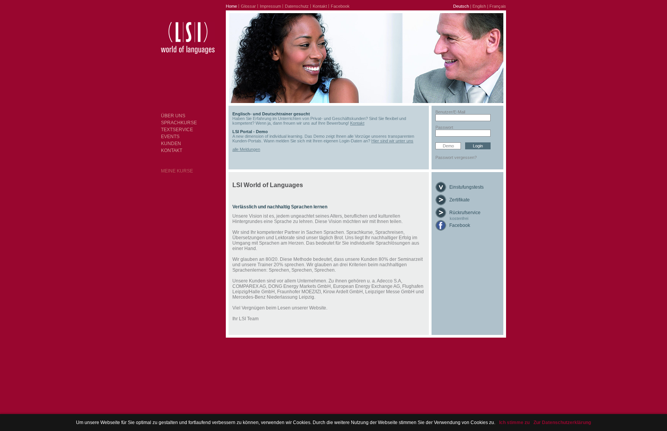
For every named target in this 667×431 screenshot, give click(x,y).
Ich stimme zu (514, 422)
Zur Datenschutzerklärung (562, 422)
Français (497, 6)
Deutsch (461, 6)
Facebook (340, 6)
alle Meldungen (246, 149)
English (479, 6)
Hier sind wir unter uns (392, 141)
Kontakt (357, 123)
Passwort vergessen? (456, 157)
